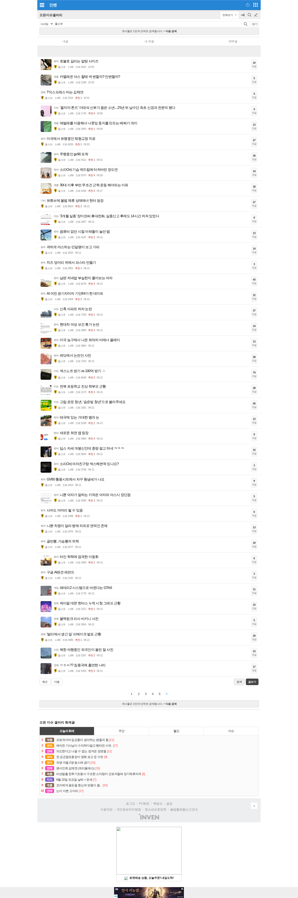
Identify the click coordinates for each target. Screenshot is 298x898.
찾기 (246, 24)
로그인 (130, 803)
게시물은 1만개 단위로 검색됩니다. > (149, 31)
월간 (176, 731)
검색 (239, 681)
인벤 (53, 5)
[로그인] (247, 4)
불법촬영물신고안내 (184, 809)
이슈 (231, 731)
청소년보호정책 (155, 809)
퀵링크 (157, 803)
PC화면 (144, 803)
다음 (57, 681)
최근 (45, 681)
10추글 (233, 41)
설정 (169, 803)
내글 (65, 41)
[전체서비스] (255, 4)
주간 (121, 731)
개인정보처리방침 (128, 809)
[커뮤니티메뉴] (42, 5)
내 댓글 (149, 41)
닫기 (254, 24)
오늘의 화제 (67, 731)
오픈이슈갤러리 (50, 15)
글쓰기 (256, 15)
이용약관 (106, 809)
